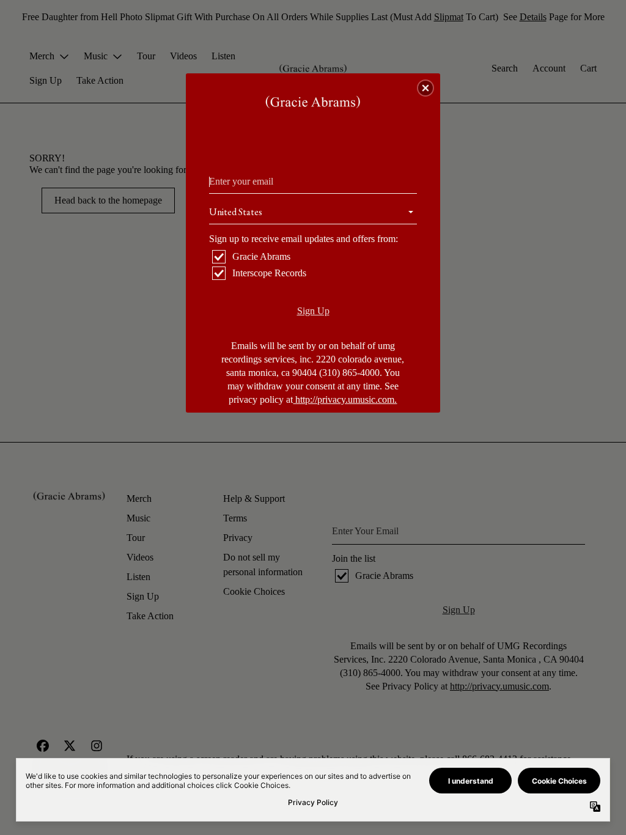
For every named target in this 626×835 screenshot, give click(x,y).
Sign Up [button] (313, 311)
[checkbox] (314, 256)
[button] (425, 88)
